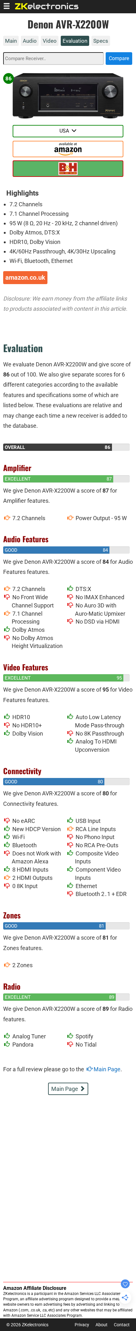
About (102, 1324)
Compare (119, 58)
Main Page (106, 1069)
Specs (100, 41)
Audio (30, 41)
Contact (122, 1324)
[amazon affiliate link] (68, 149)
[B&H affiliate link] (68, 168)
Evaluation (75, 41)
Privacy (82, 1324)
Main (11, 41)
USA (65, 131)
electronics (47, 6)
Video (50, 41)
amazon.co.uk (25, 277)
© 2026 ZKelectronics (27, 1324)
